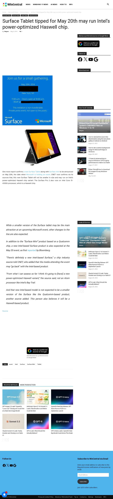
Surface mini (54, 172)
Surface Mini (31, 364)
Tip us (76, 497)
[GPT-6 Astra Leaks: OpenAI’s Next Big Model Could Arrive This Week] (62, 421)
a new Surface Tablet (32, 172)
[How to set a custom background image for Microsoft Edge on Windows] (81, 150)
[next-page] (7, 439)
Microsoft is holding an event (38, 174)
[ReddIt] (43, 69)
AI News (54, 4)
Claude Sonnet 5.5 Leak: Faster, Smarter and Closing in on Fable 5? (12, 433)
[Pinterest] (28, 69)
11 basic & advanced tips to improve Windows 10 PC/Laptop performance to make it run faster (99, 160)
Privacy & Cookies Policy (45, 497)
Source (5, 311)
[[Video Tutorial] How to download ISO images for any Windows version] (81, 171)
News (28, 4)
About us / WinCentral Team (64, 497)
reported (31, 250)
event (11, 364)
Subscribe (83, 482)
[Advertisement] (37, 50)
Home (4, 12)
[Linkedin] (38, 69)
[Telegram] (48, 69)
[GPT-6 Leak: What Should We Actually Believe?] (38, 421)
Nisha (81, 245)
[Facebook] (18, 69)
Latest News (24, 15)
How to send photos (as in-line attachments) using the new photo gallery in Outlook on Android (99, 139)
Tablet (39, 364)
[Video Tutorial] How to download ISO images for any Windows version (99, 171)
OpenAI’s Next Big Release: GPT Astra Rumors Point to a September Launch (61, 409)
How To (63, 4)
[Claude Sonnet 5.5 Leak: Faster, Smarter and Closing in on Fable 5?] (13, 421)
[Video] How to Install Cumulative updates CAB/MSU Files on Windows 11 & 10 (93, 125)
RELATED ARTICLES (11, 385)
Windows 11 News (40, 4)
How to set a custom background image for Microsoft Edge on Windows (99, 150)
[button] (108, 5)
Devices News (24, 12)
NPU (71, 4)
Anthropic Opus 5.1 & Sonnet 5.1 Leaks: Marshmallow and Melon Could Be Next (37, 409)
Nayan (6, 31)
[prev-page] (3, 439)
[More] (53, 69)
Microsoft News (13, 12)
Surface (22, 364)
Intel (16, 364)
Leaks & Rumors (33, 15)
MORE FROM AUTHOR (28, 385)
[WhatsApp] (33, 69)
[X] (23, 69)
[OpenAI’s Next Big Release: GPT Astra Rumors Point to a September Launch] (62, 397)
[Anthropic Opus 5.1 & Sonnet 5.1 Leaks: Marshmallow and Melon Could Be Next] (38, 397)
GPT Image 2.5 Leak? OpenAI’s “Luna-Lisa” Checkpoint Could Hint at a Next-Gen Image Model (13, 409)
